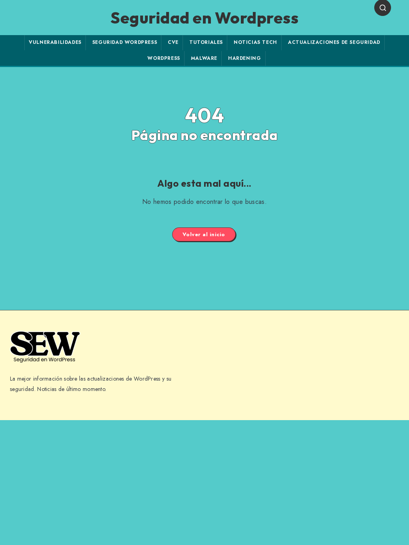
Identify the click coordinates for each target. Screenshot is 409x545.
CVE (173, 42)
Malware (204, 58)
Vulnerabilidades (55, 42)
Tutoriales (206, 42)
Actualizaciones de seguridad (334, 42)
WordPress (163, 58)
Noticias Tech (255, 42)
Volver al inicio (204, 234)
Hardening (244, 58)
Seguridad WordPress (124, 42)
